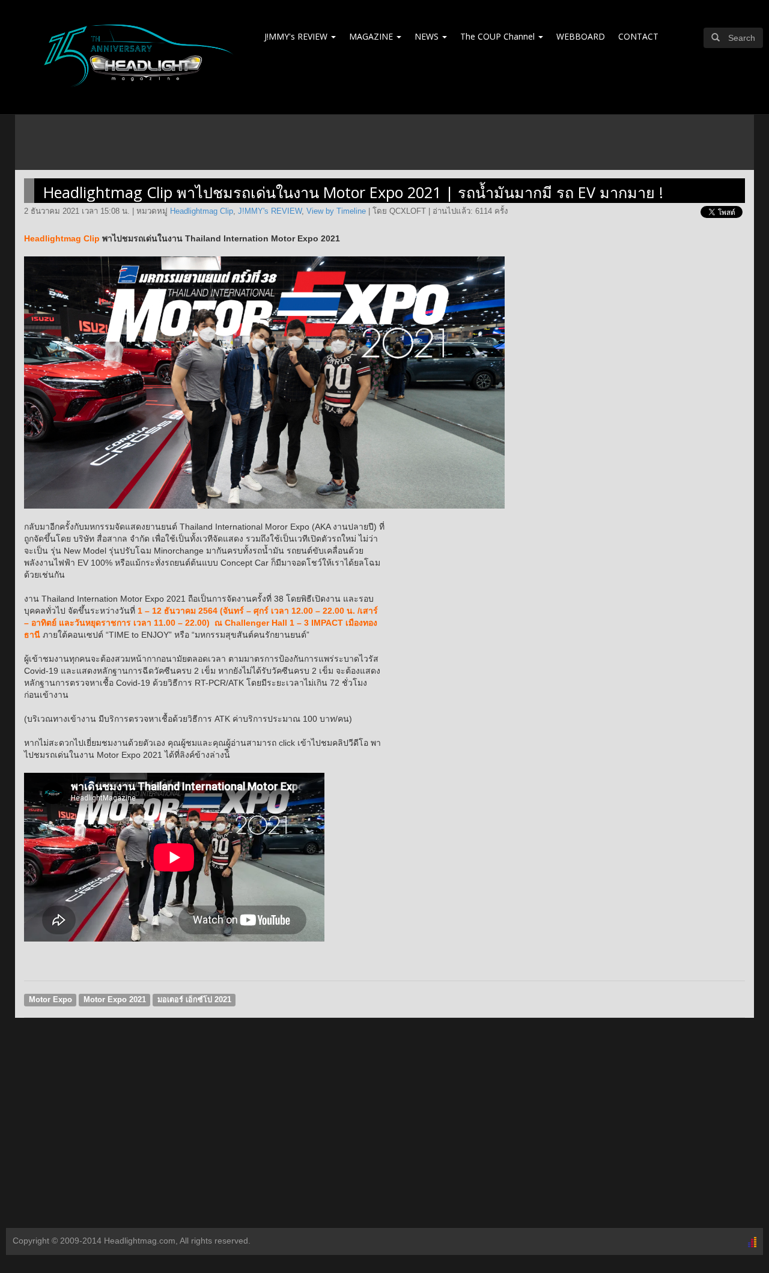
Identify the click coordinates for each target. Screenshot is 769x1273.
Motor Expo (50, 1000)
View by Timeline (336, 211)
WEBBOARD (580, 36)
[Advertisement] (384, 1132)
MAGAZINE (372, 36)
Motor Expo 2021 (115, 1000)
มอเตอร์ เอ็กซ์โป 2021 (194, 1000)
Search (741, 38)
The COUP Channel (498, 36)
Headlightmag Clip (201, 211)
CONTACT (638, 36)
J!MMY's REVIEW (297, 36)
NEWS (428, 36)
